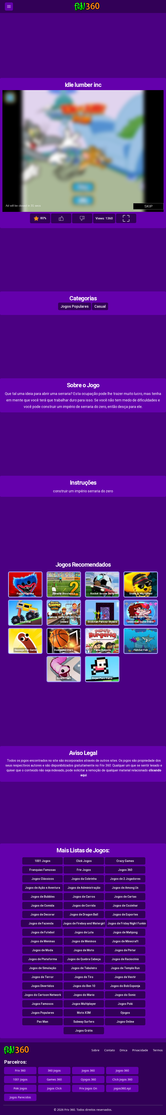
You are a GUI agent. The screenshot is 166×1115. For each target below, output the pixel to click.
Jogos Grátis (84, 1030)
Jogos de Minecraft (125, 941)
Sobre (95, 1050)
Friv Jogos (84, 869)
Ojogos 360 (88, 1079)
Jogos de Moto (83, 950)
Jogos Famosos (42, 1003)
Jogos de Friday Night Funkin (126, 923)
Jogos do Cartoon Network (42, 994)
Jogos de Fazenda (41, 923)
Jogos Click (54, 1088)
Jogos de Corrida (84, 905)
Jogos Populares (75, 306)
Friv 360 (20, 1070)
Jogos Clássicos (42, 878)
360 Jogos (54, 1070)
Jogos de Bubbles (43, 896)
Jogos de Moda (42, 950)
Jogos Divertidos (42, 986)
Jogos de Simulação (42, 968)
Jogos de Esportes (125, 914)
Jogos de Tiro (83, 977)
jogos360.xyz (122, 1088)
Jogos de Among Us (125, 887)
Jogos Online (125, 1021)
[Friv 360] (87, 6)
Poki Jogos (20, 1088)
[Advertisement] (83, 45)
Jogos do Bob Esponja (125, 986)
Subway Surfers (83, 1021)
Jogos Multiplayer (84, 1003)
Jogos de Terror (42, 977)
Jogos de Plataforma (42, 959)
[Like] (61, 218)
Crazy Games (125, 861)
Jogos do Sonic (125, 994)
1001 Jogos (42, 861)
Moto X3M (84, 1012)
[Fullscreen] (126, 218)
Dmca (123, 1050)
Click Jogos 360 (122, 1079)
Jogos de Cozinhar (125, 905)
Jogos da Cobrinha (84, 878)
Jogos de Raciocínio (125, 959)
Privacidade (140, 1050)
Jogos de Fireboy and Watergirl (84, 923)
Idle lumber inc (83, 84)
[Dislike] (82, 218)
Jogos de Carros (83, 896)
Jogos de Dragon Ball (83, 914)
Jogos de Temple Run (125, 968)
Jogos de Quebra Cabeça (84, 959)
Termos (158, 1050)
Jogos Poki (125, 1003)
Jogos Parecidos (20, 1097)
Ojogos (125, 1012)
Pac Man (42, 1021)
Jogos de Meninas (42, 941)
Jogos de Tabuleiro (84, 968)
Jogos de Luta (84, 932)
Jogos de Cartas (125, 896)
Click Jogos (84, 861)
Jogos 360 (125, 869)
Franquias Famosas (42, 869)
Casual (100, 306)
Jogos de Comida (42, 905)
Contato (109, 1050)
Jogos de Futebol (42, 932)
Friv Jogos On (88, 1088)
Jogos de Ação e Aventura (42, 887)
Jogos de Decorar (42, 914)
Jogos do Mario (84, 994)
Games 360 (54, 1079)
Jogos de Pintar (125, 950)
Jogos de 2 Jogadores (125, 878)
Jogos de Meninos (83, 941)
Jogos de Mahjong (125, 932)
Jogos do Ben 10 (84, 986)
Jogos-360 (122, 1070)
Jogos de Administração (83, 887)
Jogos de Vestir (125, 977)
